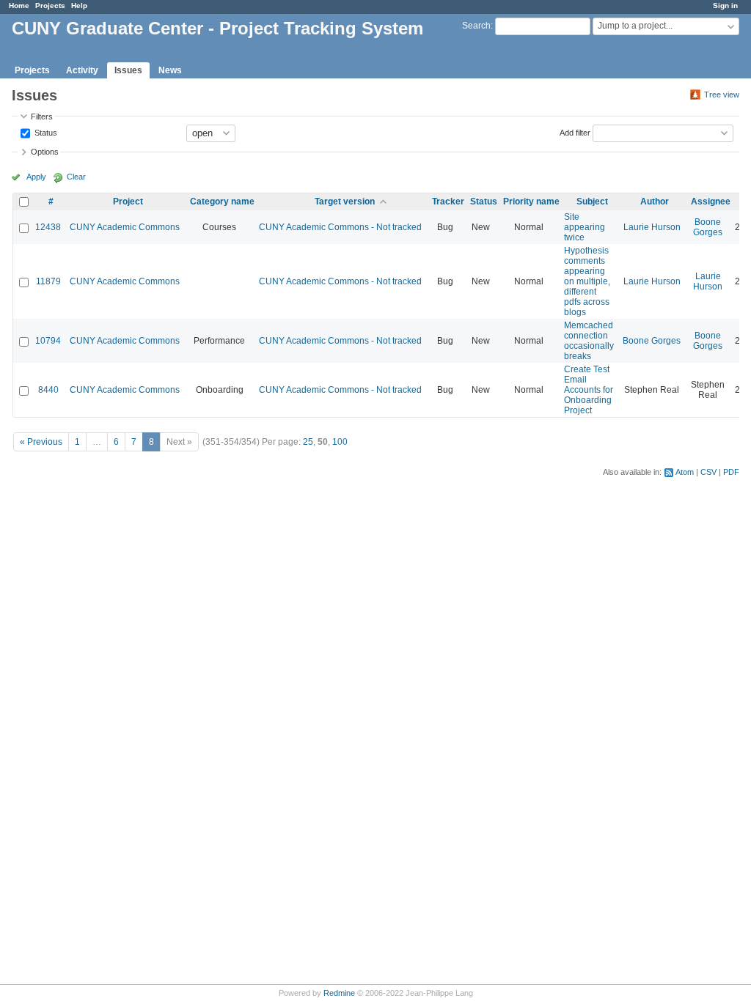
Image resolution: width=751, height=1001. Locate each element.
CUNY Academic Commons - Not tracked (340, 227)
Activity (82, 70)
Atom (684, 472)
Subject (592, 201)
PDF (731, 472)
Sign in (725, 5)
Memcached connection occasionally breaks (589, 340)
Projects (50, 5)
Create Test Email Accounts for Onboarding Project (588, 389)
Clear (76, 176)
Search (476, 26)
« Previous (41, 442)
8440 (48, 390)
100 (340, 442)
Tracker (448, 201)
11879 (48, 281)
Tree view (721, 94)
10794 (48, 341)
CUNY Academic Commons (125, 227)
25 (308, 442)
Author (654, 201)
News (170, 70)
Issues (128, 70)
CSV (708, 472)
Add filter (575, 132)
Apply (36, 176)
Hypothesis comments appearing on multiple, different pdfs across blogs (587, 281)
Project (128, 201)
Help (79, 5)
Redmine (339, 993)
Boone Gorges (707, 227)
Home (19, 5)
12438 (48, 227)
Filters (42, 116)
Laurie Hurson (652, 227)
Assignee (710, 201)
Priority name (531, 201)
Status (44, 132)
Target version (345, 201)
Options (45, 151)
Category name (222, 201)
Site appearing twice (584, 227)
